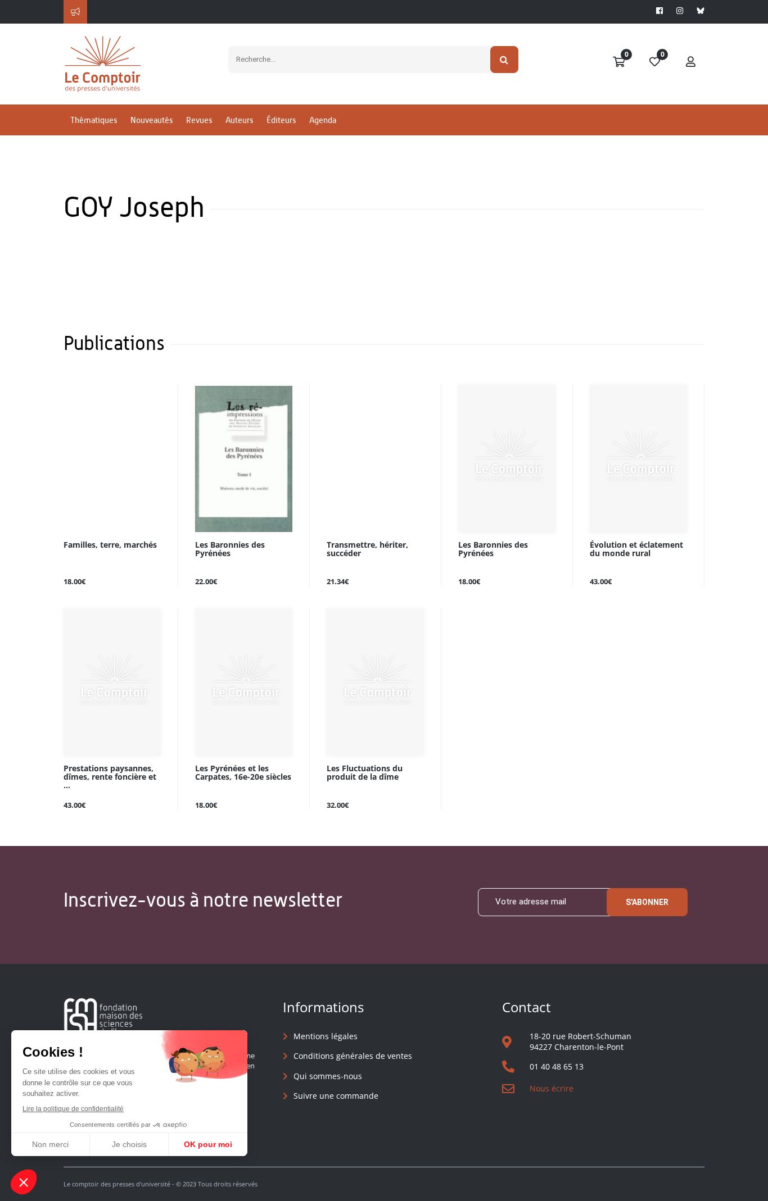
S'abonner (647, 902)
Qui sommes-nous (327, 1076)
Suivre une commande (335, 1095)
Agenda (322, 120)
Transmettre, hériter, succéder (367, 549)
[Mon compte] (690, 62)
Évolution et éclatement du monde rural (636, 549)
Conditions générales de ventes (352, 1055)
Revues (199, 120)
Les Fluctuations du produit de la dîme (365, 773)
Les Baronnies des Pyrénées (230, 549)
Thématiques (93, 120)
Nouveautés (151, 120)
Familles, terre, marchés (110, 545)
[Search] (504, 59)
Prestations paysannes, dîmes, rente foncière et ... (110, 777)
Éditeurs (281, 120)
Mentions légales (325, 1036)
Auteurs (239, 120)
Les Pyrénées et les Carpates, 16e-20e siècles (243, 773)
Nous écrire (551, 1088)
